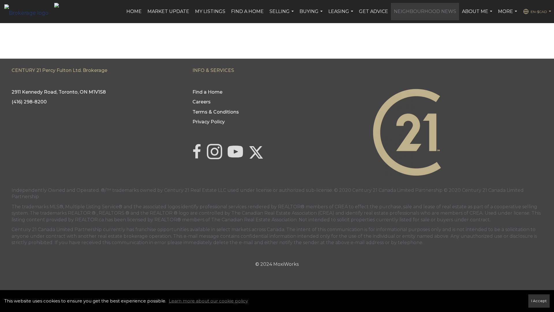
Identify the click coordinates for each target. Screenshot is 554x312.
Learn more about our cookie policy (208, 301)
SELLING (282, 14)
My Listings (210, 11)
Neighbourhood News (425, 11)
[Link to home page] (29, 11)
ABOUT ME (478, 14)
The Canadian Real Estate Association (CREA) (282, 213)
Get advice (373, 11)
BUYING (312, 14)
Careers (201, 102)
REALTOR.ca (89, 219)
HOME (134, 11)
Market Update (168, 11)
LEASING (341, 14)
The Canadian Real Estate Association (254, 219)
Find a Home (247, 11)
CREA (341, 206)
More (508, 14)
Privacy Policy (208, 122)
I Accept (539, 301)
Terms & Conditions (215, 112)
